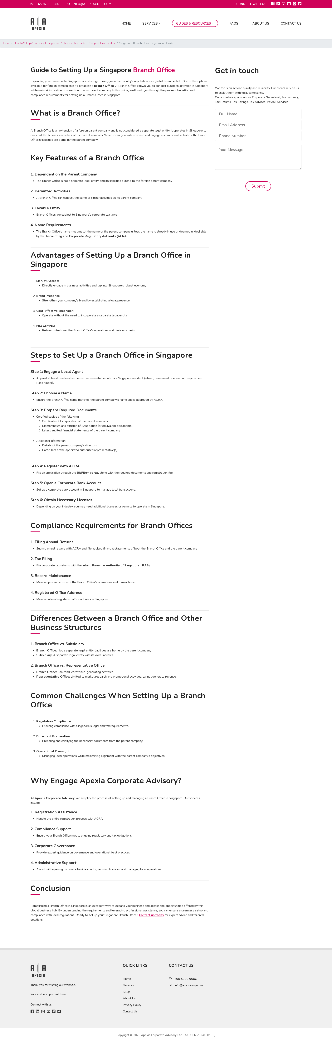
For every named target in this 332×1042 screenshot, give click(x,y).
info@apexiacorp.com (91, 4)
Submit (258, 186)
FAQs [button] (234, 23)
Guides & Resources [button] (193, 23)
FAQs (126, 992)
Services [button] (150, 23)
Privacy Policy (132, 1005)
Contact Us (291, 23)
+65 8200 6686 (47, 4)
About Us (260, 23)
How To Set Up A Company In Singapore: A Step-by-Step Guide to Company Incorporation (64, 43)
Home (126, 23)
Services (128, 985)
